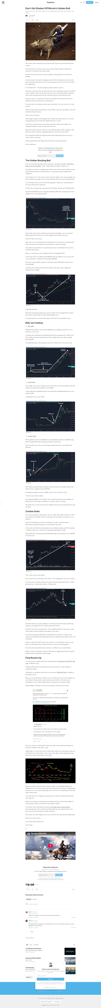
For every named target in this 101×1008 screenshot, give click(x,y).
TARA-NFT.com (61, 672)
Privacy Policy (61, 983)
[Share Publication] (84, 2)
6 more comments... (29, 937)
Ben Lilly (33, 952)
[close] (64, 963)
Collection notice (59, 998)
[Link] (23, 160)
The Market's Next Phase (33, 948)
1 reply (31, 931)
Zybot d (30, 920)
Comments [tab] (28, 899)
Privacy (49, 998)
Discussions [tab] (36, 944)
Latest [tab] (30, 944)
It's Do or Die (28, 960)
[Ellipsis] (75, 912)
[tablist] (31, 899)
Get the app (57, 1001)
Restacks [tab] (35, 899)
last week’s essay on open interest (60, 807)
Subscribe (89, 2)
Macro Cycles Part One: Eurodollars (33, 950)
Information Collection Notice (50, 983)
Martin (30, 912)
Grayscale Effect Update (33, 958)
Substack (44, 1005)
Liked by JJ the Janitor (34, 913)
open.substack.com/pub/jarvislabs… (41, 703)
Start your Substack (47, 1001)
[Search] (81, 2)
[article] (50, 951)
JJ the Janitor (32, 15)
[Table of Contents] (1, 504)
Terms (53, 998)
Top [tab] (27, 944)
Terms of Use (57, 982)
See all (28, 977)
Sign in (97, 2)
